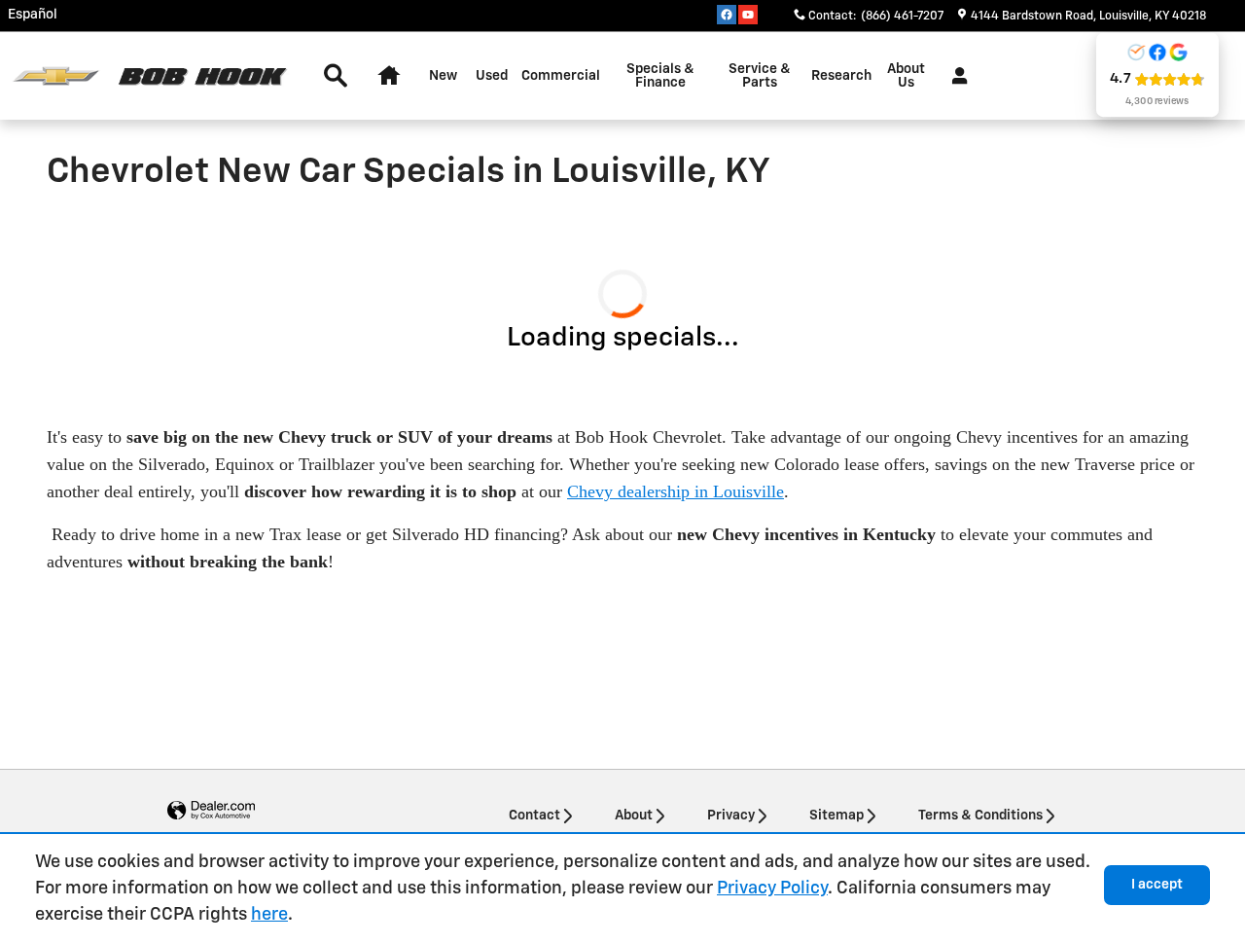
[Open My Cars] (955, 75)
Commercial (560, 76)
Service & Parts (760, 76)
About (634, 815)
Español (32, 14)
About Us (906, 76)
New (443, 76)
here (269, 915)
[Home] (56, 76)
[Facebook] (726, 14)
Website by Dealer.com (211, 811)
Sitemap (836, 815)
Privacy (731, 815)
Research (841, 76)
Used (492, 76)
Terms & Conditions (980, 815)
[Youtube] (748, 14)
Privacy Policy (772, 888)
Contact (534, 815)
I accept (1157, 884)
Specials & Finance (660, 76)
